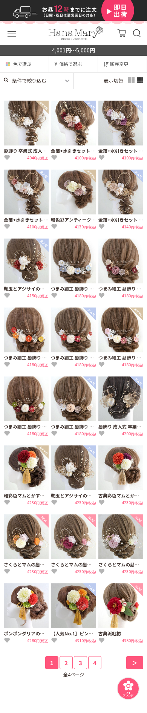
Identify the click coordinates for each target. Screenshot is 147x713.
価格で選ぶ (70, 64)
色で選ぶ (22, 64)
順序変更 (119, 64)
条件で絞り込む (29, 80)
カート (121, 33)
